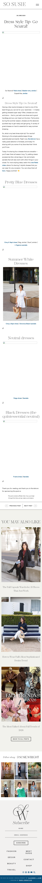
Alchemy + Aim (34, 878)
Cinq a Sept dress (12, 324)
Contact (29, 860)
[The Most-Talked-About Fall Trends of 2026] (20, 694)
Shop (29, 866)
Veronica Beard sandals (27, 324)
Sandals (25, 398)
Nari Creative (25, 881)
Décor (11, 858)
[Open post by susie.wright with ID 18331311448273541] (21, 788)
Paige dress (18, 398)
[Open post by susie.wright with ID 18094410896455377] (7, 788)
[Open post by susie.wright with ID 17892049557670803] (34, 788)
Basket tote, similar (29, 91)
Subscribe (21, 843)
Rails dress (17, 91)
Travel (11, 870)
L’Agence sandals (21, 245)
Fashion (12, 852)
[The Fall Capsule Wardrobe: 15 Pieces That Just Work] (20, 554)
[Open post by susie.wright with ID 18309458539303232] (7, 770)
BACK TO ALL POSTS (21, 739)
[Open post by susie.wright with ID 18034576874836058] (34, 770)
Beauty (11, 864)
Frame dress (17, 477)
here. (4, 171)
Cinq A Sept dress (10, 242)
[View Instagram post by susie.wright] (13, 763)
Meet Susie (29, 853)
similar (25, 94)
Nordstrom (32, 139)
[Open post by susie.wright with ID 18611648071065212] (21, 770)
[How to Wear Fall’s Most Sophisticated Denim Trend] (20, 624)
